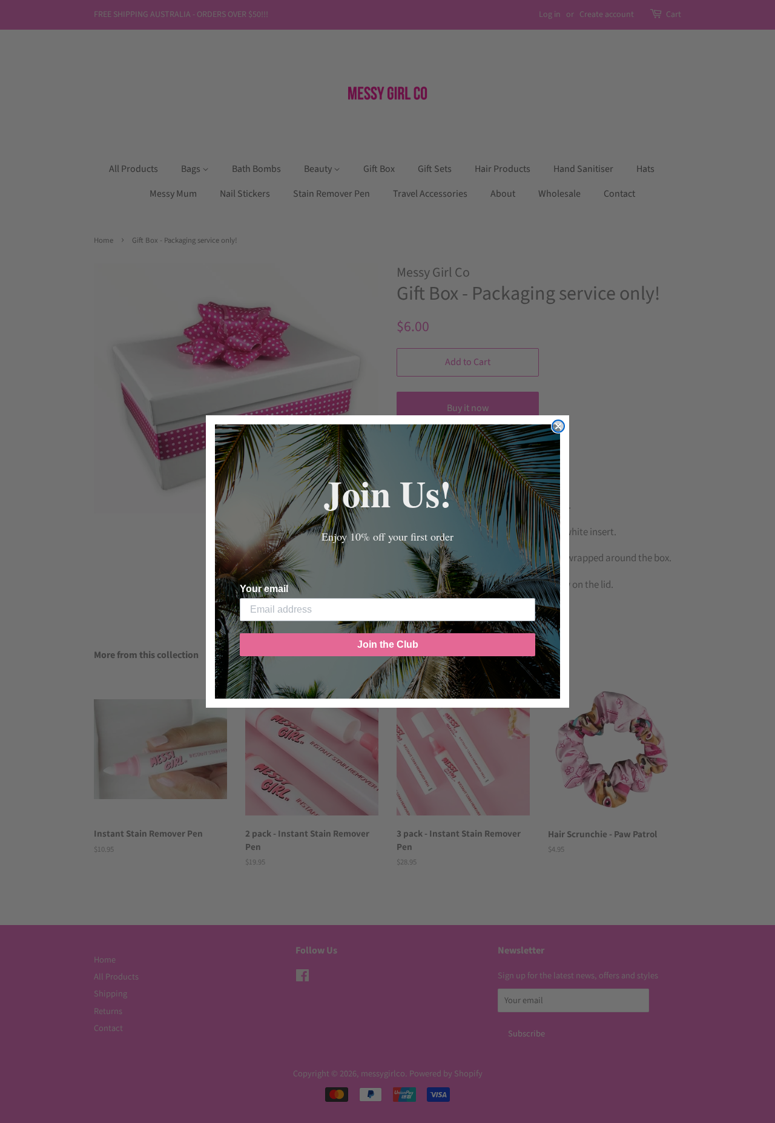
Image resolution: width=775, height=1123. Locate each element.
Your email (264, 589)
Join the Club (387, 644)
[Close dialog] (558, 426)
